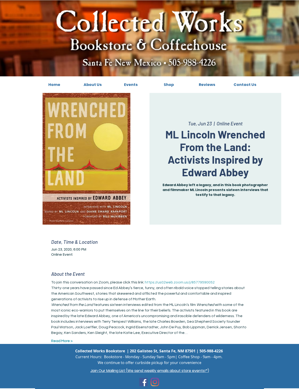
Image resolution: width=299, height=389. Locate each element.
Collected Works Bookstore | (102, 351)
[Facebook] (143, 382)
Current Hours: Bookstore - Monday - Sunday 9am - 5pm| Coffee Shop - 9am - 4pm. (148, 356)
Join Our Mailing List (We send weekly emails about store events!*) (149, 370)
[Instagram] (155, 382)
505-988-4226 (211, 351)
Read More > (62, 341)
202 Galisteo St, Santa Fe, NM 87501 (163, 351)
